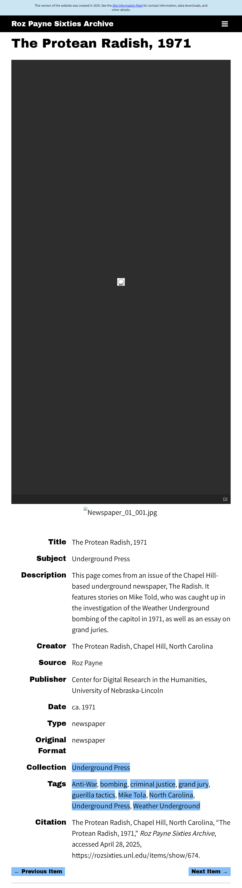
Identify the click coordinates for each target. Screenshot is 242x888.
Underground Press (101, 767)
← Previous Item (38, 872)
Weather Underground (166, 805)
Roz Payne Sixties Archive (62, 24)
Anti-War (84, 784)
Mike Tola (132, 795)
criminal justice (152, 784)
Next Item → (209, 872)
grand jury (193, 784)
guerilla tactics (93, 795)
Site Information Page (127, 5)
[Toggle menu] (225, 24)
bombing (113, 784)
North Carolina (171, 795)
